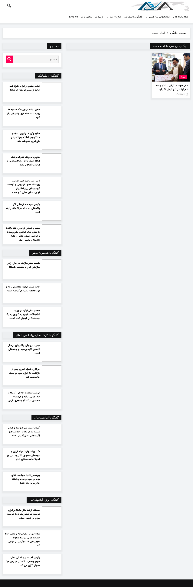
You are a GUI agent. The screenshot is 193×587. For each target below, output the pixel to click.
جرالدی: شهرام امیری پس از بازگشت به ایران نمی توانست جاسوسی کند (24, 373)
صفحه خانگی (178, 33)
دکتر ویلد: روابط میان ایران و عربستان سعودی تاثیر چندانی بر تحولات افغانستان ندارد (23, 455)
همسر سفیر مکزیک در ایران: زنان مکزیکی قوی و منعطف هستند (23, 265)
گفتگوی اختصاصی (132, 17)
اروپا (183, 76)
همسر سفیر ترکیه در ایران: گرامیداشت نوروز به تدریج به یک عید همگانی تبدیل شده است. (23, 314)
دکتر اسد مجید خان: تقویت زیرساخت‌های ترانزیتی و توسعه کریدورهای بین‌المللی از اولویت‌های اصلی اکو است (23, 186)
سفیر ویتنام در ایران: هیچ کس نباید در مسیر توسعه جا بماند (24, 88)
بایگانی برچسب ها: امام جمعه (170, 46)
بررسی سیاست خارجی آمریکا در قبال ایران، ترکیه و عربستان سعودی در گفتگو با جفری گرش (24, 397)
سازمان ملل (115, 17)
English (73, 17)
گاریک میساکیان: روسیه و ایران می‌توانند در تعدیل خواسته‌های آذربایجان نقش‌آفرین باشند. (24, 432)
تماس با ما (86, 17)
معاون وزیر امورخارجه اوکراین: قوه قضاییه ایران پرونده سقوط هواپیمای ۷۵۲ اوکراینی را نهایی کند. (22, 539)
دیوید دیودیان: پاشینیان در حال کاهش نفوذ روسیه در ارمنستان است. (24, 349)
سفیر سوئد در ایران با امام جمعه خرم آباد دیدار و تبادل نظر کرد (171, 87)
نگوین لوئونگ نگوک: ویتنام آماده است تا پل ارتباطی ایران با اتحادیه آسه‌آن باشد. (23, 161)
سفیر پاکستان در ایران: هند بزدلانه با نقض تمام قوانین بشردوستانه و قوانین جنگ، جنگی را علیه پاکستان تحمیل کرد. (22, 234)
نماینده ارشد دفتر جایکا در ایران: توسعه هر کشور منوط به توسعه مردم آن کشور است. (23, 514)
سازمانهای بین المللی (159, 17)
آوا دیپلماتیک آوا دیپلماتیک (160, 5)
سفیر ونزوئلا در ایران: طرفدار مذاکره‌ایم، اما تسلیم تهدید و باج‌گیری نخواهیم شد (25, 137)
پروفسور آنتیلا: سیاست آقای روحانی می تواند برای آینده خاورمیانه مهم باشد (25, 479)
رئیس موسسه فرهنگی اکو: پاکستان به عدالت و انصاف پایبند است (23, 208)
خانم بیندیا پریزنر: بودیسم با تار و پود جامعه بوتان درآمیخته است (23, 289)
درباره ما (99, 17)
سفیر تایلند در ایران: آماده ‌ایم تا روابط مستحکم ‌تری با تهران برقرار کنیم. (23, 114)
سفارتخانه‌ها (181, 17)
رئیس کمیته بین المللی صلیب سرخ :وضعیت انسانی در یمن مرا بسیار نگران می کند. (23, 561)
